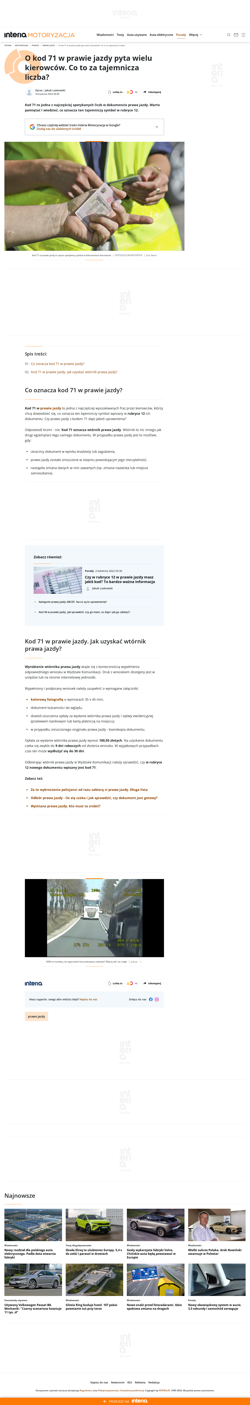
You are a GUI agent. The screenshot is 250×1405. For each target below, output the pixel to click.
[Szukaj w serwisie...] (228, 34)
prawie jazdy (50, 408)
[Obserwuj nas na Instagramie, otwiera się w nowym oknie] (157, 999)
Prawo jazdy (48, 45)
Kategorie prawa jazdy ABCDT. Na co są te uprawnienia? (73, 602)
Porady (35, 45)
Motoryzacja (21, 45)
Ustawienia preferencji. (132, 1390)
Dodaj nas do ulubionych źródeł (78, 129)
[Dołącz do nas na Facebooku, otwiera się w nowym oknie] (151, 999)
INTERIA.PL (164, 1390)
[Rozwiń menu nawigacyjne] (243, 34)
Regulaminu (86, 1390)
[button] (105, 34)
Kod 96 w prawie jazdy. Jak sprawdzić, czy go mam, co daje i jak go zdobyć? (84, 612)
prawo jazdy (36, 1016)
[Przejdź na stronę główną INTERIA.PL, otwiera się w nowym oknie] (15, 35)
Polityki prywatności (108, 1390)
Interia (8, 45)
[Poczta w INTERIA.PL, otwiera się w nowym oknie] (236, 34)
